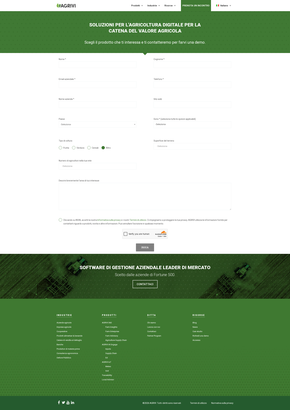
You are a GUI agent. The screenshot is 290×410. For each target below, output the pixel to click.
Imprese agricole (64, 327)
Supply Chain (111, 353)
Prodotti (135, 5)
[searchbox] (192, 124)
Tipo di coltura (65, 141)
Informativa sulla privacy (109, 220)
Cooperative (62, 331)
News (195, 327)
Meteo (108, 366)
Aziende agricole (64, 323)
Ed (106, 358)
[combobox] (97, 124)
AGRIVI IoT (106, 362)
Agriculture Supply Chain (116, 340)
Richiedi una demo (201, 336)
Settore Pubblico (64, 358)
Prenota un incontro (195, 5)
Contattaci (151, 331)
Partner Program (154, 336)
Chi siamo (151, 323)
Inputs (108, 349)
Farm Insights (111, 327)
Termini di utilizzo (138, 220)
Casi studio (197, 331)
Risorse (168, 5)
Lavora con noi (153, 327)
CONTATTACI (145, 284)
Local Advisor (108, 379)
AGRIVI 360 (107, 323)
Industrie (152, 5)
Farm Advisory (111, 336)
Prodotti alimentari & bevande (69, 336)
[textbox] (97, 124)
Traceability (107, 375)
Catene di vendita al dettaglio (69, 340)
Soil (107, 371)
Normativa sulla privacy (222, 403)
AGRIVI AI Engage (109, 344)
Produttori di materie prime (68, 349)
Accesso (196, 340)
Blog (195, 323)
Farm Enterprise (112, 331)
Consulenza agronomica (67, 353)
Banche (60, 344)
